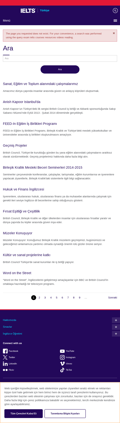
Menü (6, 20)
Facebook (13, 351)
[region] (60, 402)
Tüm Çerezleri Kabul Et (24, 413)
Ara (60, 69)
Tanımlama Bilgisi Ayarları (65, 413)
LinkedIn (13, 363)
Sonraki (112, 297)
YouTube (70, 351)
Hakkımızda (9, 320)
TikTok (69, 370)
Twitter (12, 357)
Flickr (11, 370)
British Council (10, 10)
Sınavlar (7, 326)
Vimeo (69, 363)
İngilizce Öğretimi (12, 333)
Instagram (71, 357)
